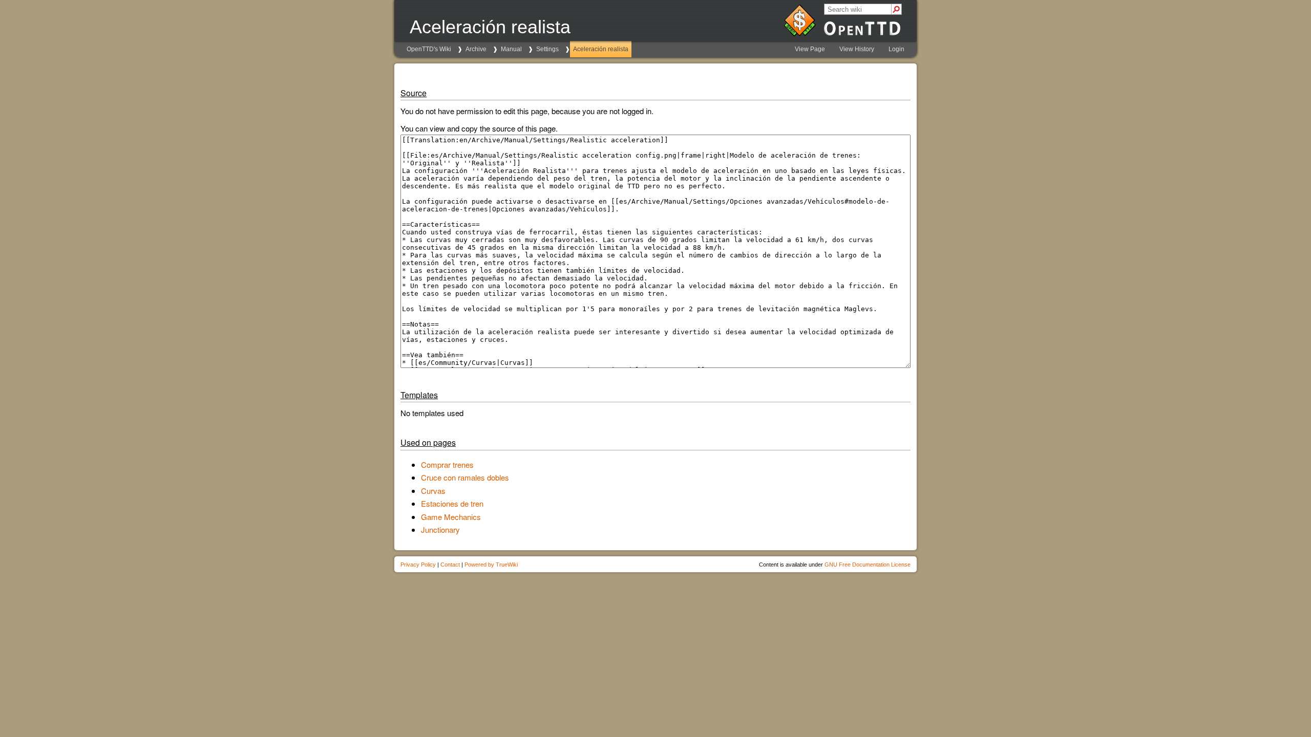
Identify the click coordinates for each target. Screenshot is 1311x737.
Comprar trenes (447, 464)
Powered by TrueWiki (491, 564)
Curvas (433, 490)
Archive (476, 49)
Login (896, 49)
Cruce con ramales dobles (465, 477)
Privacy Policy (418, 564)
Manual (511, 49)
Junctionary (440, 529)
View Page (810, 49)
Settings (547, 49)
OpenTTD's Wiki (429, 49)
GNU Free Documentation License (867, 564)
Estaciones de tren (452, 503)
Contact (450, 564)
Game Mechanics (451, 516)
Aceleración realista (600, 49)
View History (856, 49)
